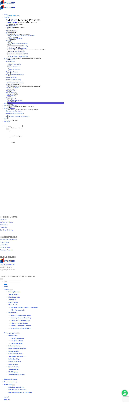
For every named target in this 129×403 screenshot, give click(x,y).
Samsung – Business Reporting (21, 318)
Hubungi (7, 399)
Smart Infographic (17, 343)
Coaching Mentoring (6, 230)
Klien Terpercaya (14, 297)
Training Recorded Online (8, 239)
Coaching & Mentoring (15, 354)
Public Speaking (13, 359)
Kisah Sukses (12, 313)
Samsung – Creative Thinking (20, 320)
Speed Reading (13, 369)
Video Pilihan (4, 245)
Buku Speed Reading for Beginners (20, 392)
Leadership (3, 227)
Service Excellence (14, 361)
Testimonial (12, 299)
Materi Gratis (12, 305)
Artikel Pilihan (4, 242)
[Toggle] (11, 289)
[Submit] (5, 284)
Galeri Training (13, 302)
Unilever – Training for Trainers (21, 325)
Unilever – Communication (19, 323)
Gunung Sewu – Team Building (21, 328)
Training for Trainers (6, 222)
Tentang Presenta (14, 292)
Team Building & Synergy (16, 374)
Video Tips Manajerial (18, 310)
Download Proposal (6, 250)
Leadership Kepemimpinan (17, 348)
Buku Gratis (8, 384)
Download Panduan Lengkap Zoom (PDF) (24, 307)
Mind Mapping (13, 372)
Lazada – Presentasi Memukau (21, 315)
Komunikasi (4, 225)
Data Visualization (14, 346)
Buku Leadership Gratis (16, 387)
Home (6, 286)
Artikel (6, 397)
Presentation (12, 335)
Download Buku (5, 247)
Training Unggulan (10, 333)
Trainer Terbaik (13, 294)
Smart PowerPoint (17, 341)
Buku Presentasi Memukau (17, 390)
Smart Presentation (17, 338)
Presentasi (3, 219)
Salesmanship (13, 364)
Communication (13, 351)
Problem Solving (13, 367)
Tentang (7, 289)
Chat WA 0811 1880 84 (7, 264)
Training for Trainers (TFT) (17, 356)
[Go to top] (1, 279)
